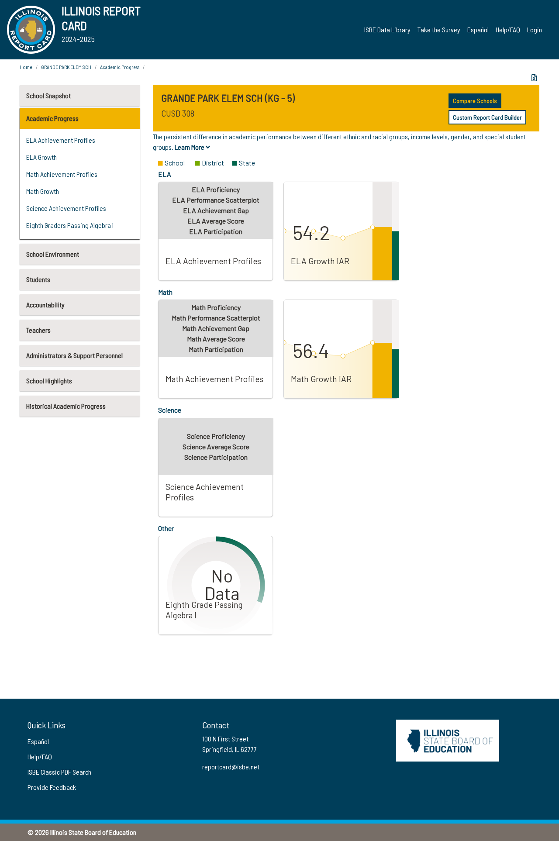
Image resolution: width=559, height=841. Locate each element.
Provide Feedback (52, 787)
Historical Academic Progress (66, 406)
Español (478, 29)
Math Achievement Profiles (61, 174)
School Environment (52, 254)
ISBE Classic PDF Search (59, 772)
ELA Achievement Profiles (60, 140)
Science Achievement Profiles (66, 208)
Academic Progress (52, 118)
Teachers (38, 330)
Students (38, 279)
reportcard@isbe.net (230, 766)
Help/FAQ (508, 29)
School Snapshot (48, 95)
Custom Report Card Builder (487, 117)
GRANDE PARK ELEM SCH (66, 67)
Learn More (190, 147)
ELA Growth (41, 157)
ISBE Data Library (387, 29)
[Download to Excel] (534, 78)
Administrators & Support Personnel (74, 355)
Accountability (45, 304)
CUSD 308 (177, 113)
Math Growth (42, 191)
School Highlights (49, 380)
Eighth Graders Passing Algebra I (70, 225)
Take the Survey (439, 29)
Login (534, 29)
